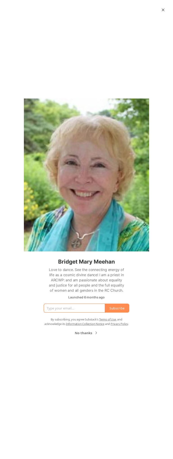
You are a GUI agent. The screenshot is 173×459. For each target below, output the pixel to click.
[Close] (163, 9)
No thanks (83, 333)
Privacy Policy (119, 324)
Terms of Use (107, 319)
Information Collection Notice (85, 324)
